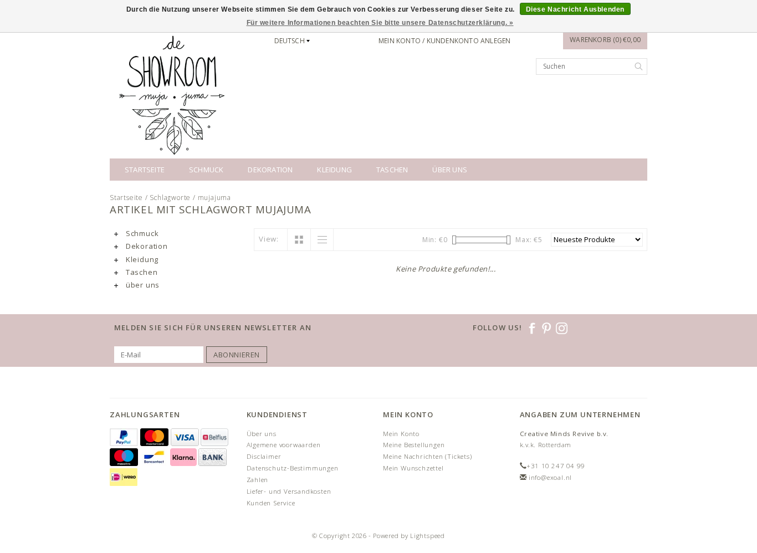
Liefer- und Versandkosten (289, 491)
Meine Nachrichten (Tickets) (427, 456)
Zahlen (258, 479)
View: (269, 239)
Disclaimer (264, 456)
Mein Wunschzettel (413, 468)
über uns (449, 170)
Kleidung (334, 170)
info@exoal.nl (550, 477)
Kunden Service (271, 503)
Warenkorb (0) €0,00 (605, 39)
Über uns (262, 433)
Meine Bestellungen (413, 445)
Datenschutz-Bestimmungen (293, 468)
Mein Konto (401, 433)
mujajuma (214, 197)
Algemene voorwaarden (284, 445)
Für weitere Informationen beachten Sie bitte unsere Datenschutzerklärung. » (380, 23)
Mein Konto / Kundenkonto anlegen (444, 40)
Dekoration (270, 170)
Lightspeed (427, 535)
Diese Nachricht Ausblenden (575, 9)
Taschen (392, 170)
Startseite (145, 170)
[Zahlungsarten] (125, 437)
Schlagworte (170, 197)
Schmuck (206, 170)
